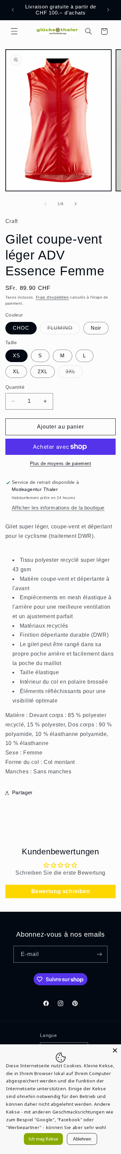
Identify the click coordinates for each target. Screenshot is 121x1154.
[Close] (115, 1050)
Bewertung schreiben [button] (60, 891)
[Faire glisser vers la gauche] (45, 203)
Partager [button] (22, 792)
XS (16, 355)
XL (16, 371)
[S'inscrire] (99, 954)
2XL (42, 371)
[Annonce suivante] (108, 9)
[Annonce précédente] (12, 9)
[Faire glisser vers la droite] (75, 203)
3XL (74, 373)
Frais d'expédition (52, 297)
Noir (96, 328)
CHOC (21, 328)
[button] (14, 31)
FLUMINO (63, 329)
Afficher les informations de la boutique (58, 508)
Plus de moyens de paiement (60, 463)
